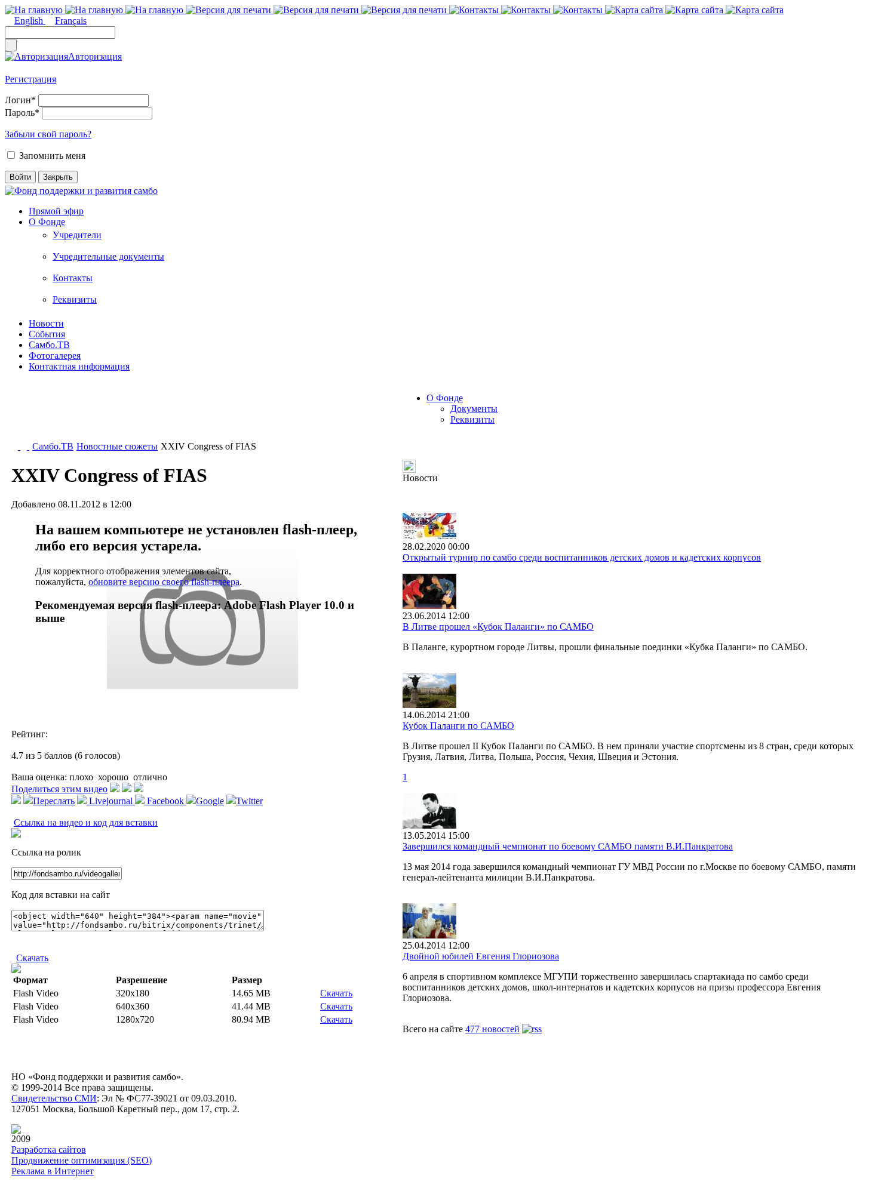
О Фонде (47, 222)
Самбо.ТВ (49, 345)
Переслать (54, 801)
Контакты (73, 278)
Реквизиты (75, 299)
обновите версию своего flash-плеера (164, 582)
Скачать (32, 958)
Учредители (77, 235)
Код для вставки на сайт (60, 895)
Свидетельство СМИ (54, 1098)
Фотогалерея (55, 355)
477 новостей (492, 1029)
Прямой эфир (56, 211)
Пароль (22, 112)
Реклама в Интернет (52, 1171)
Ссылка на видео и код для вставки (86, 822)
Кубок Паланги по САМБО (458, 726)
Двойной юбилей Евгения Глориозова (481, 956)
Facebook (165, 801)
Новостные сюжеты (117, 446)
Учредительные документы (108, 256)
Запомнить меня (52, 155)
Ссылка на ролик (46, 852)
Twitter (249, 801)
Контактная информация (79, 366)
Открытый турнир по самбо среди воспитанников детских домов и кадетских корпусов (582, 557)
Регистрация (30, 79)
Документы (474, 409)
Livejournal (111, 801)
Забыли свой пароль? (48, 134)
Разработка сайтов (48, 1149)
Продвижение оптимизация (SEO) (81, 1160)
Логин (20, 100)
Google (210, 801)
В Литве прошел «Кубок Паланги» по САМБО (498, 626)
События (47, 334)
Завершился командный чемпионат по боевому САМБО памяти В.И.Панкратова (568, 846)
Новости (46, 323)
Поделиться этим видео (59, 789)
